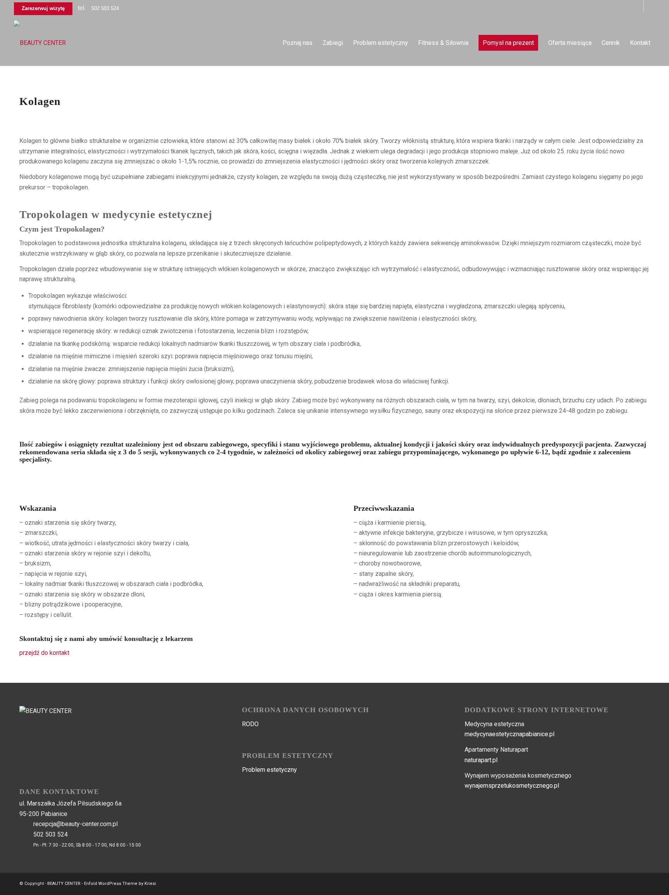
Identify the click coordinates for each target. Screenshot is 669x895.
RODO (250, 724)
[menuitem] (297, 43)
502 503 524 (105, 8)
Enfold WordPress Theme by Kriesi (120, 883)
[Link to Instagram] (649, 6)
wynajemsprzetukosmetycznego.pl (512, 785)
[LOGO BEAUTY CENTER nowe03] (40, 43)
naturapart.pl (481, 760)
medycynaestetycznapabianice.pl (509, 734)
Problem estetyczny (269, 769)
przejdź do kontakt (44, 652)
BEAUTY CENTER (64, 883)
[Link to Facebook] (637, 6)
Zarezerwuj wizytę (43, 8)
